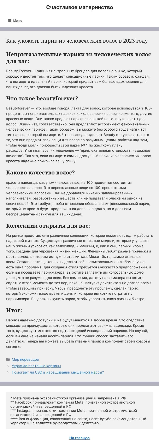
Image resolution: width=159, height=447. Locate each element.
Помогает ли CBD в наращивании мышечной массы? (58, 372)
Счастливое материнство (79, 7)
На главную (79, 438)
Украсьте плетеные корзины (36, 366)
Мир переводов (25, 359)
